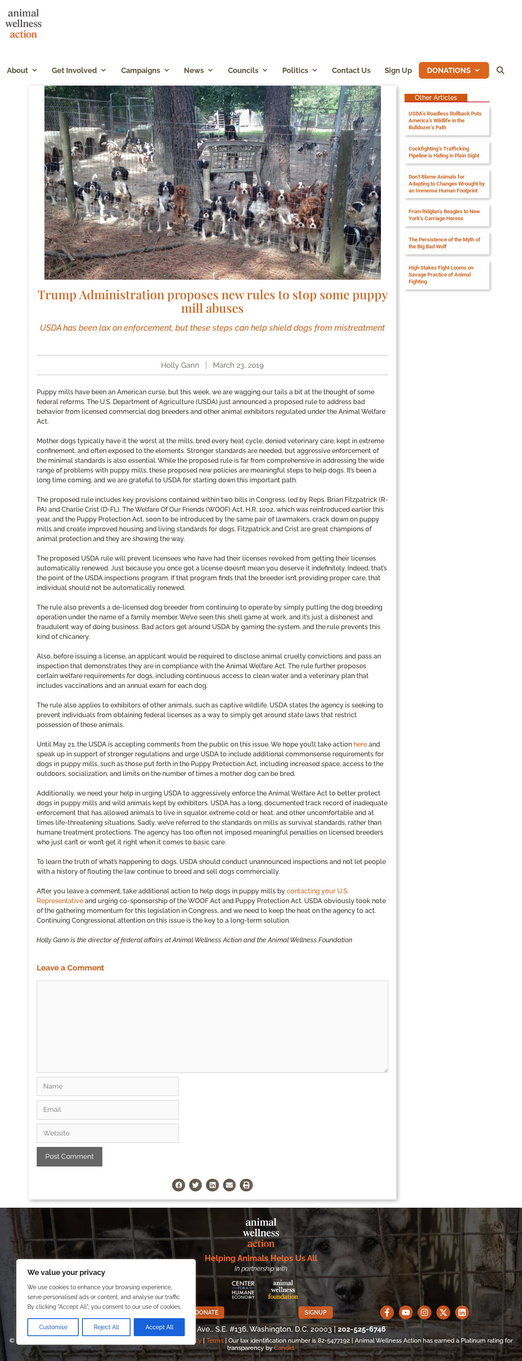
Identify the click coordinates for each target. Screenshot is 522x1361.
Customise (53, 1327)
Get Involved (74, 70)
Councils (243, 70)
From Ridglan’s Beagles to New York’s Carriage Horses (444, 214)
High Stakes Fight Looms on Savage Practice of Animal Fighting (441, 275)
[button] (36, 70)
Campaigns (140, 70)
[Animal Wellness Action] (25, 23)
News (194, 70)
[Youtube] (406, 1312)
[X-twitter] (443, 1312)
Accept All (159, 1327)
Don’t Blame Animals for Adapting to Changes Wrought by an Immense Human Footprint (446, 184)
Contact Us (351, 70)
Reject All (106, 1327)
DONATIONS (449, 70)
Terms (214, 1340)
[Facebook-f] (387, 1312)
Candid (284, 1348)
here (360, 744)
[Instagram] (424, 1312)
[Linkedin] (462, 1312)
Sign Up (398, 70)
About (17, 70)
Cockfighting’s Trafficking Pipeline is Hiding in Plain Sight (444, 152)
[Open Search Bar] (500, 70)
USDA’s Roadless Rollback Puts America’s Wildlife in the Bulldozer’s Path (445, 120)
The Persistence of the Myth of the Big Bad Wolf (444, 243)
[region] (106, 1302)
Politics (295, 70)
